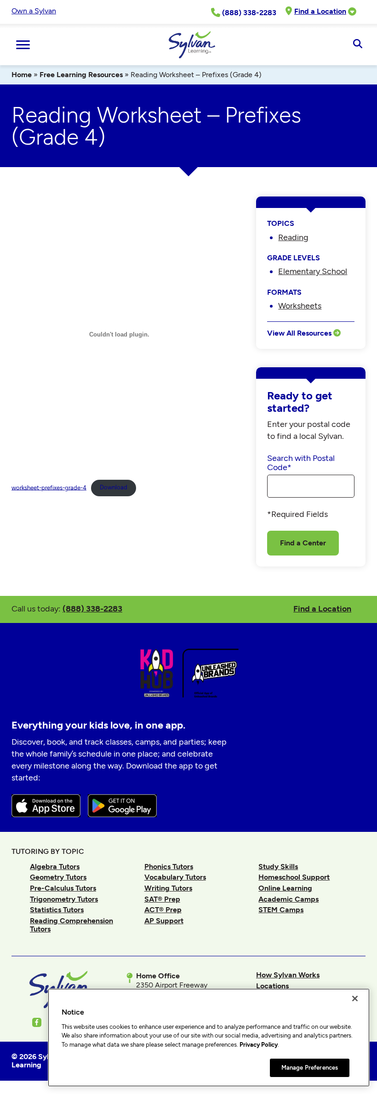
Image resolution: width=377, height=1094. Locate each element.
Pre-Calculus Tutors (63, 888)
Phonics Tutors (168, 866)
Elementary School (312, 271)
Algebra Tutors (55, 866)
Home (21, 74)
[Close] (355, 998)
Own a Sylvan (33, 10)
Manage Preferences (309, 1067)
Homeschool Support (294, 877)
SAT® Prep (162, 899)
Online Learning (285, 888)
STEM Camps (280, 909)
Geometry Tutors (58, 877)
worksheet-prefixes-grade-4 (48, 487)
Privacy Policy (259, 1044)
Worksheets (299, 305)
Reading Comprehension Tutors (71, 924)
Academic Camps (288, 899)
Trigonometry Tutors (64, 899)
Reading (293, 237)
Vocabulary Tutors (175, 877)
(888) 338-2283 (92, 608)
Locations (272, 986)
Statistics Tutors (57, 909)
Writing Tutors (168, 888)
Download (113, 487)
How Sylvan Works (288, 975)
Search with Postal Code (301, 463)
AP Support (163, 920)
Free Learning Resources (81, 74)
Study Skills (278, 866)
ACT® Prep (163, 909)
